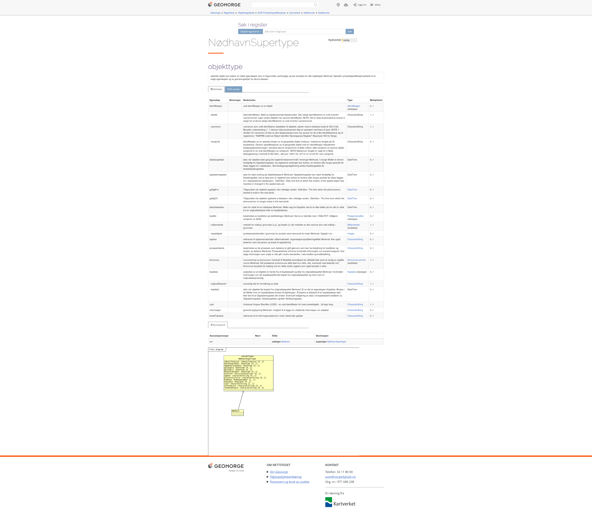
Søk (350, 31)
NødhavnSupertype (336, 341)
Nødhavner (309, 13)
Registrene (229, 13)
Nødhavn (285, 341)
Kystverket (294, 13)
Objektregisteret (246, 13)
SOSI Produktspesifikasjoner (272, 13)
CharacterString (355, 239)
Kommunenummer (356, 259)
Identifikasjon (353, 105)
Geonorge (215, 13)
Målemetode (353, 224)
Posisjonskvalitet (355, 215)
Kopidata (351, 271)
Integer (350, 233)
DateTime (352, 189)
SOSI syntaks (233, 89)
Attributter (217, 89)
